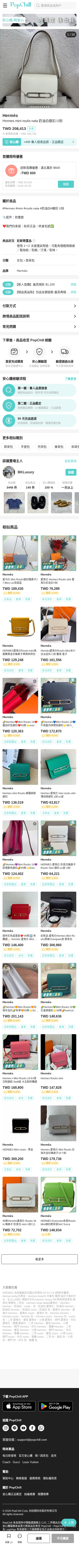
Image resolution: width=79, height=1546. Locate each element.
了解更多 (70, 378)
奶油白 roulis (29, 1309)
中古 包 (22, 1340)
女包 (20, 260)
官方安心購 (25, 1455)
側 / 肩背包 (41, 1455)
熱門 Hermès (21, 1326)
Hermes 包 (60, 1316)
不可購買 (63, 1538)
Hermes (7, 1306)
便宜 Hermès (53, 1323)
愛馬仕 (54, 1303)
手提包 (25, 446)
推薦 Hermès (56, 1326)
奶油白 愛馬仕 (46, 1306)
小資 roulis (66, 1333)
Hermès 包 (27, 1316)
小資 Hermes (38, 1330)
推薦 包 (33, 1340)
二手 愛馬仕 (14, 1319)
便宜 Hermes (21, 1330)
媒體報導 (43, 1494)
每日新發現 (9, 1455)
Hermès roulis (11, 1316)
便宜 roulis (52, 1333)
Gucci (16, 1462)
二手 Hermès (35, 1323)
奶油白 (18, 1306)
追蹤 (71, 472)
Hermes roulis (44, 1316)
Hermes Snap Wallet (38, 1303)
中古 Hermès (38, 1326)
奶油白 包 (44, 1309)
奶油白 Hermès (65, 1306)
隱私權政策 (50, 1478)
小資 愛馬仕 (45, 1319)
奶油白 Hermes (11, 1309)
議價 (39, 1538)
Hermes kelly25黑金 (14, 1296)
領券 (66, 184)
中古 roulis (23, 1336)
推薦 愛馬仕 (19, 1323)
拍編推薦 (29, 1494)
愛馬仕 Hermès (61, 1309)
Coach (6, 1462)
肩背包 (30, 260)
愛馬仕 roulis (27, 1313)
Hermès (22, 270)
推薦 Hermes (21, 1333)
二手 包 (50, 1336)
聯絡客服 (21, 1478)
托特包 (42, 446)
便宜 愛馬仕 (30, 1319)
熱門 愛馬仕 (61, 1319)
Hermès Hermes (59, 1313)
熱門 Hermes (56, 1330)
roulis (27, 1306)
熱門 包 (12, 1340)
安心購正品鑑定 (12, 1494)
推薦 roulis (38, 1336)
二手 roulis (37, 1333)
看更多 (39, 1259)
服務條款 (34, 1478)
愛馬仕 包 (42, 1313)
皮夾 (53, 1455)
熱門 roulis (9, 1336)
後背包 (59, 446)
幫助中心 (8, 1478)
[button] (12, 485)
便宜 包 (61, 1336)
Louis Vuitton (31, 1462)
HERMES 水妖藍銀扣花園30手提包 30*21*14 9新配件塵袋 (36, 1292)
